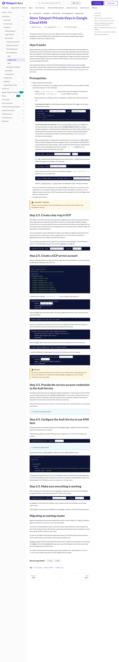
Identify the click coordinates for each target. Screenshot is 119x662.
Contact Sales (111, 3)
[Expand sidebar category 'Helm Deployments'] (23, 49)
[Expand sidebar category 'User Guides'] (23, 99)
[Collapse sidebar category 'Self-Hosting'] (23, 38)
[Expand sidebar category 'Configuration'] (23, 77)
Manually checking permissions (41, 411)
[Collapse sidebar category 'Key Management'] (23, 52)
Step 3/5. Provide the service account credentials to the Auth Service (103, 24)
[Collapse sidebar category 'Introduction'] (23, 16)
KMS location (66, 235)
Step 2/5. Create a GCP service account (104, 20)
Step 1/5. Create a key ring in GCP (103, 18)
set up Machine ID (79, 134)
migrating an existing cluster (78, 69)
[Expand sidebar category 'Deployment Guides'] (23, 45)
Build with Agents (71, 27)
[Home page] (30, 13)
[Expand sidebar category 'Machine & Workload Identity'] (23, 106)
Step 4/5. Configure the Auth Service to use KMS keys (105, 28)
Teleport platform (49, 567)
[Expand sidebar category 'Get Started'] (23, 20)
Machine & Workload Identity (56, 7)
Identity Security (84, 7)
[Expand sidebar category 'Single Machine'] (23, 34)
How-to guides (38, 567)
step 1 (69, 434)
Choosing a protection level (40, 447)
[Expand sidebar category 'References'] (23, 121)
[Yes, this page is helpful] (57, 27)
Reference (94, 7)
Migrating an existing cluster (101, 34)
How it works (97, 13)
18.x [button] (9, 12)
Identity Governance (71, 7)
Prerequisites (97, 15)
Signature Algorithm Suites (46, 522)
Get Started (5, 7)
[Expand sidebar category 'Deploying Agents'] (23, 31)
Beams (30, 7)
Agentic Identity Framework (18, 7)
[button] (13, 88)
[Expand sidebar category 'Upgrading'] (23, 81)
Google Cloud (59, 567)
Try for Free (97, 3)
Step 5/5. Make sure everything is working (105, 32)
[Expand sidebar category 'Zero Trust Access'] (23, 103)
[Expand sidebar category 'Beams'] (23, 96)
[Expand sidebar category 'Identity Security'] (23, 114)
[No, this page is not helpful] (60, 27)
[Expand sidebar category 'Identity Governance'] (23, 110)
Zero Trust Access (40, 7)
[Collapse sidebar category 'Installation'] (23, 27)
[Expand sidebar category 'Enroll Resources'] (23, 117)
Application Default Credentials (51, 404)
